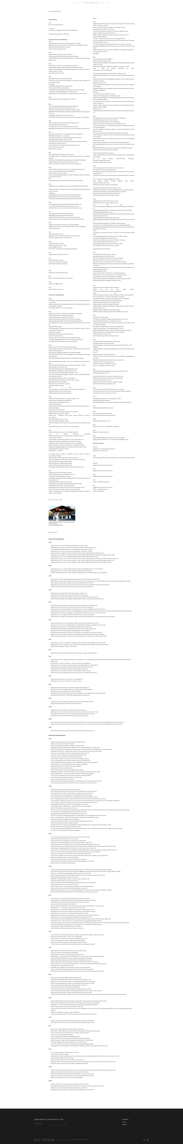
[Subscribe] (65, 1123)
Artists (102, 2)
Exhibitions (80, 2)
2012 (50, 676)
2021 (50, 542)
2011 (50, 684)
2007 (50, 727)
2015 (50, 639)
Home (73, 2)
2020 (50, 565)
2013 (50, 656)
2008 (50, 719)
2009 (50, 706)
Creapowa (85, 1139)
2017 (50, 602)
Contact (108, 2)
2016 (50, 619)
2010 (50, 698)
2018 (50, 590)
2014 (50, 649)
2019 (50, 576)
